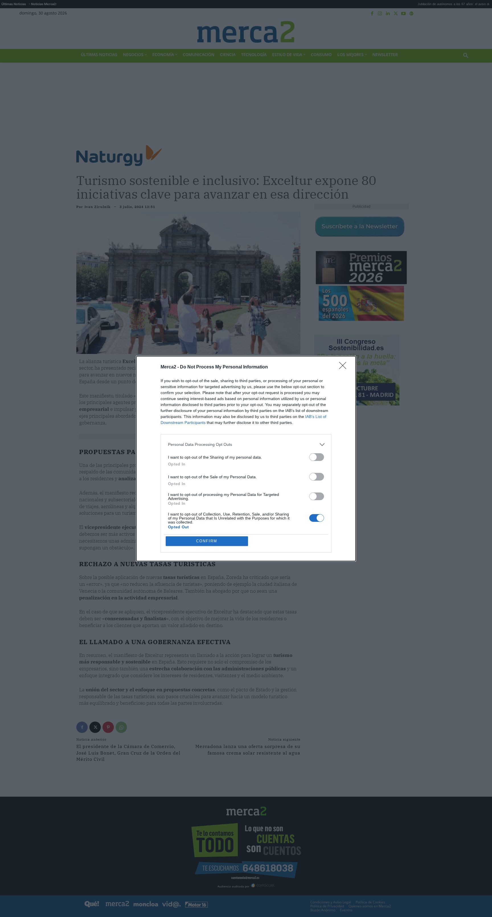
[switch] (316, 457)
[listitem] (246, 445)
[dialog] (246, 458)
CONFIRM (206, 541)
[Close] (344, 367)
